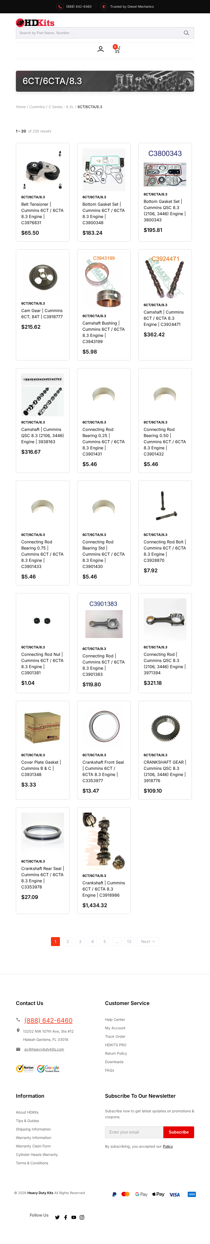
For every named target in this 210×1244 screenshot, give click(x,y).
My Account (115, 1028)
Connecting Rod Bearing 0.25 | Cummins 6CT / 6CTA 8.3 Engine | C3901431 (103, 442)
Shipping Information (33, 1129)
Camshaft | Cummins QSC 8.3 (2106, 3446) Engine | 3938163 (42, 435)
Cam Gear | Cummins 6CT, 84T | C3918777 (42, 313)
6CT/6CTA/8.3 (33, 197)
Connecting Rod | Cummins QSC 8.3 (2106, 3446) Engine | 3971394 (165, 663)
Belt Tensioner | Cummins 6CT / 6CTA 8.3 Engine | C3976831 (42, 213)
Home (21, 107)
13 (129, 941)
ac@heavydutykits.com (44, 1049)
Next (145, 941)
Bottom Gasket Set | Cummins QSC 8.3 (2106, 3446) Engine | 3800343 (165, 210)
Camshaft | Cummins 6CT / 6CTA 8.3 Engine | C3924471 (164, 318)
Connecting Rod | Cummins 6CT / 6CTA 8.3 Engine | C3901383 (103, 665)
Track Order (115, 1036)
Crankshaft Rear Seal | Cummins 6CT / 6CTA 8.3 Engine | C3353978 (42, 877)
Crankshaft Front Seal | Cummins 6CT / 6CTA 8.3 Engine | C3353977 (103, 771)
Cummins (37, 107)
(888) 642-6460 (48, 1020)
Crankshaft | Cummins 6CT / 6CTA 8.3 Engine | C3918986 (103, 889)
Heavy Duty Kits (40, 1193)
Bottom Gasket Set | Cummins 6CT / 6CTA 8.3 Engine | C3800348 (103, 213)
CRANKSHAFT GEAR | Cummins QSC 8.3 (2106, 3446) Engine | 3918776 (165, 771)
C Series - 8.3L (61, 107)
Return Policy (116, 1053)
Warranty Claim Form (33, 1146)
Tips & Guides (27, 1120)
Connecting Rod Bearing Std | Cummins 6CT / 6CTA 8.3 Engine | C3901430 (103, 554)
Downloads (114, 1062)
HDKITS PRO (116, 1045)
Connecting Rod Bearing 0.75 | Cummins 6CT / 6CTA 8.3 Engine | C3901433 (42, 554)
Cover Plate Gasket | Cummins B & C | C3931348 (41, 768)
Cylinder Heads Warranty (37, 1154)
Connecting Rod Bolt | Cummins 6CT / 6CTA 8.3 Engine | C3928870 (165, 551)
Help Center (115, 1019)
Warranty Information (33, 1137)
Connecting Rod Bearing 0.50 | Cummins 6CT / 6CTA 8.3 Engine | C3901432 (165, 442)
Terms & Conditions (32, 1163)
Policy (168, 1146)
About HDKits (27, 1112)
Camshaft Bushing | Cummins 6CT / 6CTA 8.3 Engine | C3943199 (103, 332)
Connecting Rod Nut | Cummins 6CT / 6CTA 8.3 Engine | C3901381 (42, 663)
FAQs (109, 1070)
